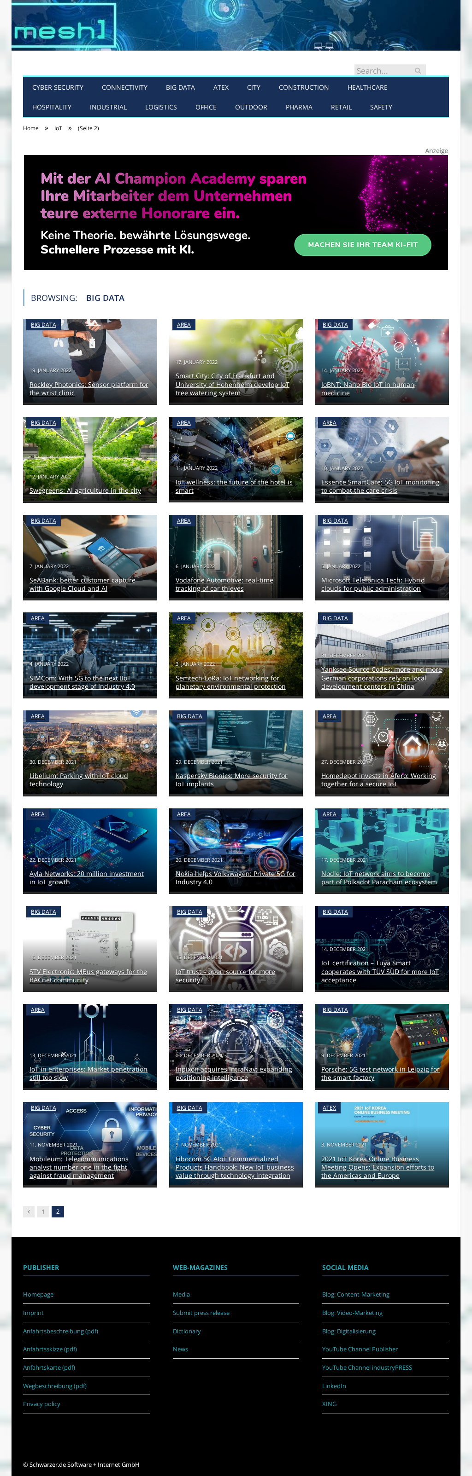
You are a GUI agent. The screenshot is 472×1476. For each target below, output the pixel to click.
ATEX (221, 87)
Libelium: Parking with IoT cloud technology (79, 779)
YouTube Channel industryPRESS (367, 1367)
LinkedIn (334, 1386)
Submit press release (201, 1313)
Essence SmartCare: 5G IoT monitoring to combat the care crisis (380, 486)
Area (184, 325)
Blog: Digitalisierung (349, 1331)
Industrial (108, 107)
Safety (381, 107)
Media (181, 1294)
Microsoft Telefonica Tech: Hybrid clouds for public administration (373, 584)
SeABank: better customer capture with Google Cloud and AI (83, 584)
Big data (180, 87)
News (180, 1349)
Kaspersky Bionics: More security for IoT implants (232, 779)
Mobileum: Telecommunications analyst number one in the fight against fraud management (79, 1167)
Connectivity (125, 87)
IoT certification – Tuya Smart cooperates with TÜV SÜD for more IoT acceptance (380, 971)
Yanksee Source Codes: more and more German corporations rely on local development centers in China (381, 677)
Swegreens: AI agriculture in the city (85, 490)
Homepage (38, 1294)
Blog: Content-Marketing (355, 1294)
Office (206, 107)
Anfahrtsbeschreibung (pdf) (60, 1331)
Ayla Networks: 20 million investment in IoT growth (87, 877)
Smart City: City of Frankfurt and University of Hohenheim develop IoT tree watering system (232, 384)
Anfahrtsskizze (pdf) (50, 1349)
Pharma (299, 107)
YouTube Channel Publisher (360, 1349)
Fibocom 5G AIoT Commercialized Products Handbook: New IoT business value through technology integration (235, 1167)
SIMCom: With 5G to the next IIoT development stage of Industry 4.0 (82, 682)
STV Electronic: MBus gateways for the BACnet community (88, 975)
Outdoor (251, 107)
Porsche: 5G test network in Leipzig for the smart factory (380, 1073)
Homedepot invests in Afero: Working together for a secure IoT (378, 779)
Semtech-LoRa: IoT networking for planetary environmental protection (231, 682)
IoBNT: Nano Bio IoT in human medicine (367, 388)
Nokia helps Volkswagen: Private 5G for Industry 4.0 (235, 877)
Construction (304, 87)
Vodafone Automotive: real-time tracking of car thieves (224, 584)
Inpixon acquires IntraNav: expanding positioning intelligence (234, 1073)
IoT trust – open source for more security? (225, 975)
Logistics (161, 107)
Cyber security (57, 87)
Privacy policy (41, 1404)
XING (329, 1404)
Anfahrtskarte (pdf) (49, 1367)
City (253, 87)
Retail (341, 107)
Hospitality (51, 107)
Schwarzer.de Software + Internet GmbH (85, 1464)
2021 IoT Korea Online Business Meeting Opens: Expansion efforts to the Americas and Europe (377, 1167)
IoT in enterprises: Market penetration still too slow (89, 1073)
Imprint (33, 1313)
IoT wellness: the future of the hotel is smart (234, 486)
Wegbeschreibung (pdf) (55, 1386)
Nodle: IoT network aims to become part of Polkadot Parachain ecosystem (379, 877)
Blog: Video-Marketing (352, 1313)
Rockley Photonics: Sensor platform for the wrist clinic (89, 388)
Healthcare (368, 87)
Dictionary (187, 1331)
